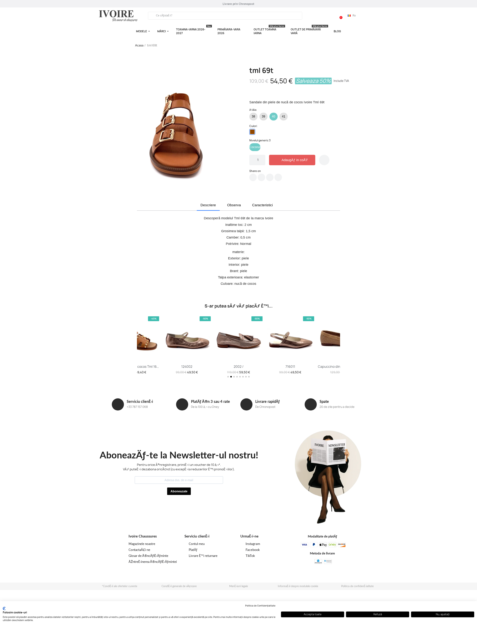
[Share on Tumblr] (278, 177)
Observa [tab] (234, 205)
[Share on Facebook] (253, 177)
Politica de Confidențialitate (260, 605)
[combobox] (225, 15)
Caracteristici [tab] (262, 205)
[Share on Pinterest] (270, 177)
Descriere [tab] (208, 205)
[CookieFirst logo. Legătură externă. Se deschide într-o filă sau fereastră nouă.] (4, 608)
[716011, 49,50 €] (290, 345)
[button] (339, 15)
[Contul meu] (330, 15)
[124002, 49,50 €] (187, 345)
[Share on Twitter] (261, 177)
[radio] (253, 116)
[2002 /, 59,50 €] (238, 345)
